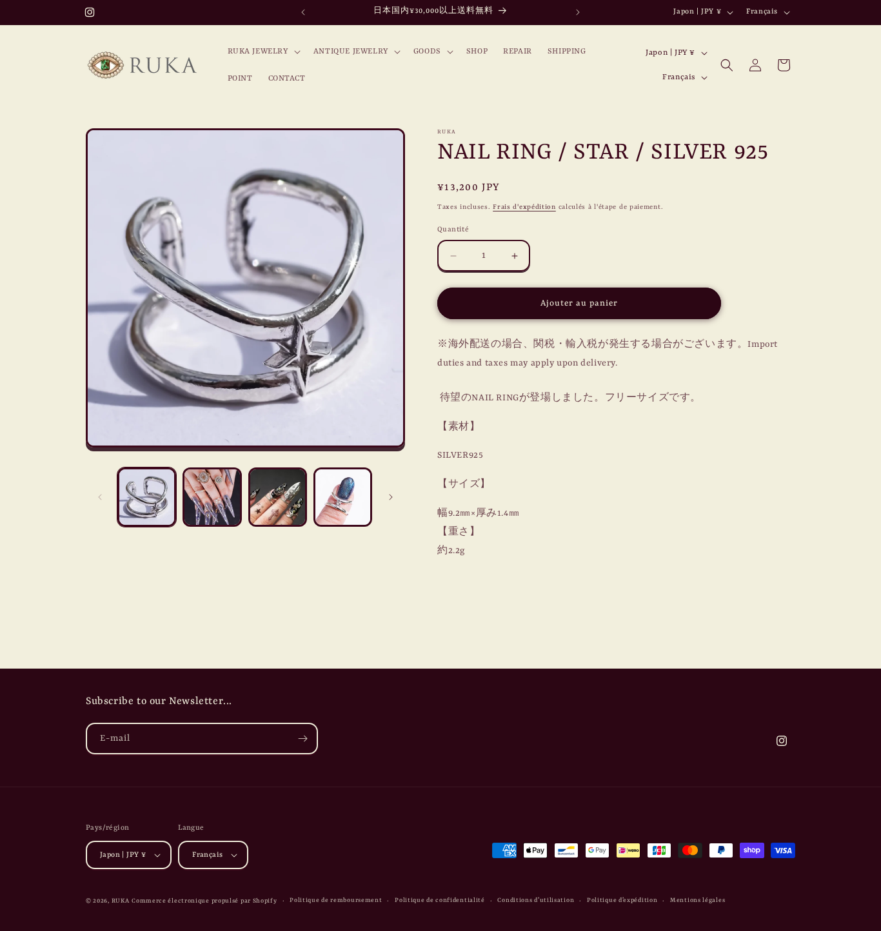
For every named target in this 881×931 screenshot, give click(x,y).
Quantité (453, 230)
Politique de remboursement (336, 900)
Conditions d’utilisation (535, 900)
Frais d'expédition (524, 207)
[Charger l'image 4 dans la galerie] (342, 496)
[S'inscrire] (302, 738)
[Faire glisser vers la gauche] (100, 497)
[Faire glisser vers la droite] (391, 497)
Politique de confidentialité (440, 900)
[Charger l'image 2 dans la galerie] (212, 496)
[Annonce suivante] (578, 12)
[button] (263, 51)
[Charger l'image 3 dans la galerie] (277, 496)
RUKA (121, 901)
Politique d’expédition (622, 900)
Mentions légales (697, 900)
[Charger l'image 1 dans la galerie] (146, 496)
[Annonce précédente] (303, 12)
